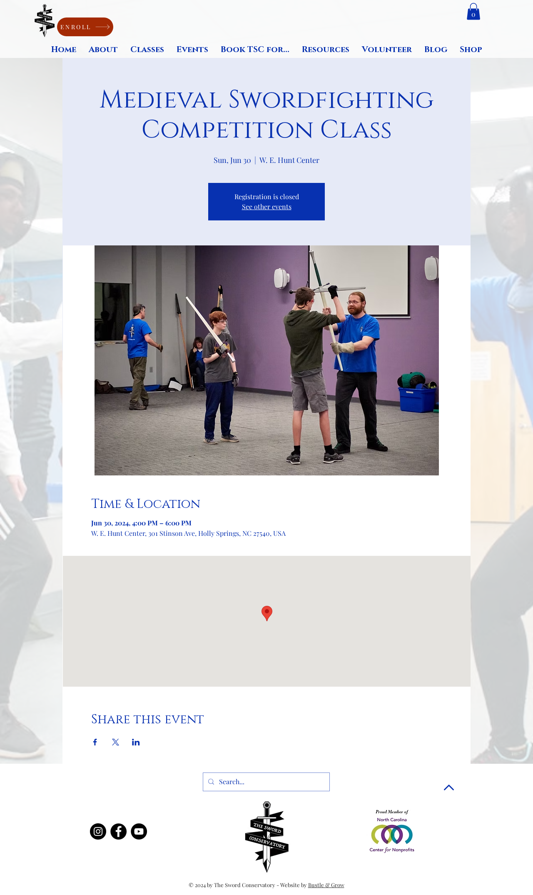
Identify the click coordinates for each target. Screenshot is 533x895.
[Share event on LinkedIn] (136, 742)
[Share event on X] (116, 742)
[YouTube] (139, 831)
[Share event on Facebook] (95, 742)
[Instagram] (98, 831)
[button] (473, 11)
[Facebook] (118, 831)
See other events (266, 206)
